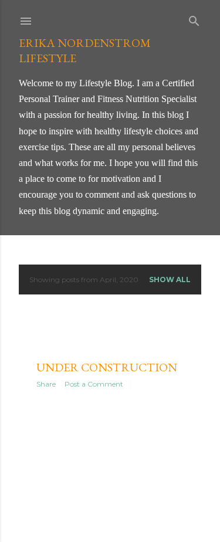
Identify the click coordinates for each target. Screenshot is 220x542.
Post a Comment (94, 384)
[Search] (194, 18)
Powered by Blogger (119, 505)
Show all (170, 279)
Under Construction (106, 367)
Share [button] (46, 384)
